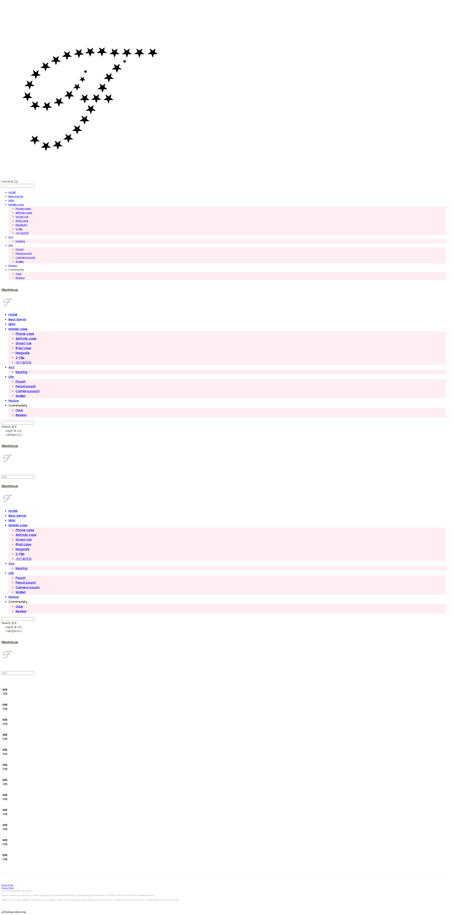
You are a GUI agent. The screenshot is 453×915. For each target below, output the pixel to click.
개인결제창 (22, 233)
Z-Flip (19, 229)
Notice (12, 265)
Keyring (20, 241)
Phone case (23, 208)
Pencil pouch (24, 253)
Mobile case (16, 204)
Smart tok (22, 217)
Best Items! (15, 196)
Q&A (18, 274)
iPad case (22, 221)
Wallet (20, 261)
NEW (11, 200)
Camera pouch (25, 257)
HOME (12, 192)
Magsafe (21, 225)
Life (10, 245)
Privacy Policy (7, 888)
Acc (10, 237)
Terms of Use (7, 885)
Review (20, 278)
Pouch (20, 249)
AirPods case (24, 213)
